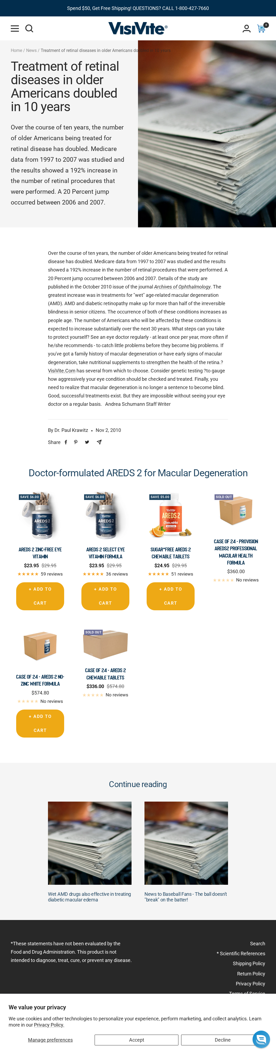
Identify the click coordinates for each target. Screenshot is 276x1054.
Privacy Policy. (49, 1025)
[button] (261, 1039)
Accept (136, 1040)
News (31, 50)
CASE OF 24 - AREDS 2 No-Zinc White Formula (40, 680)
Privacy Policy (250, 983)
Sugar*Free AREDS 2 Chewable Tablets (171, 553)
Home (16, 50)
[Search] (29, 28)
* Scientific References (241, 953)
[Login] (247, 28)
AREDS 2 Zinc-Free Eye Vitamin (40, 553)
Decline (223, 1040)
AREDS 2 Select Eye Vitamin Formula (105, 553)
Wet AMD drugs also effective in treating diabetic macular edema (89, 897)
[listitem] (66, 442)
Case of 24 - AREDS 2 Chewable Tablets (105, 674)
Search (257, 943)
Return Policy (251, 974)
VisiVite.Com (61, 370)
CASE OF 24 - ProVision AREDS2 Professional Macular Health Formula (236, 552)
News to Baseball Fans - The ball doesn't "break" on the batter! (185, 897)
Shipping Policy (249, 963)
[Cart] (261, 28)
